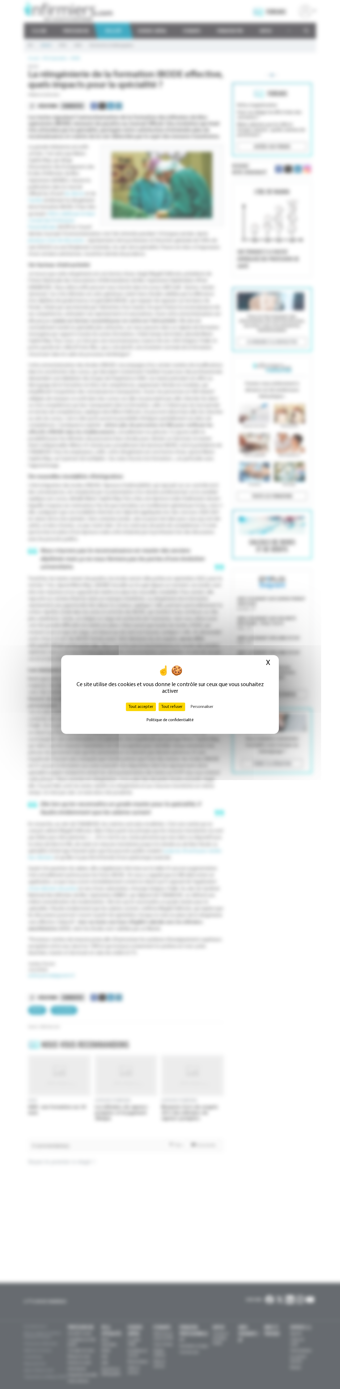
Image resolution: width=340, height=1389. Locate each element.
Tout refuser (171, 707)
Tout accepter (141, 707)
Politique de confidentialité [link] (170, 720)
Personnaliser (201, 707)
